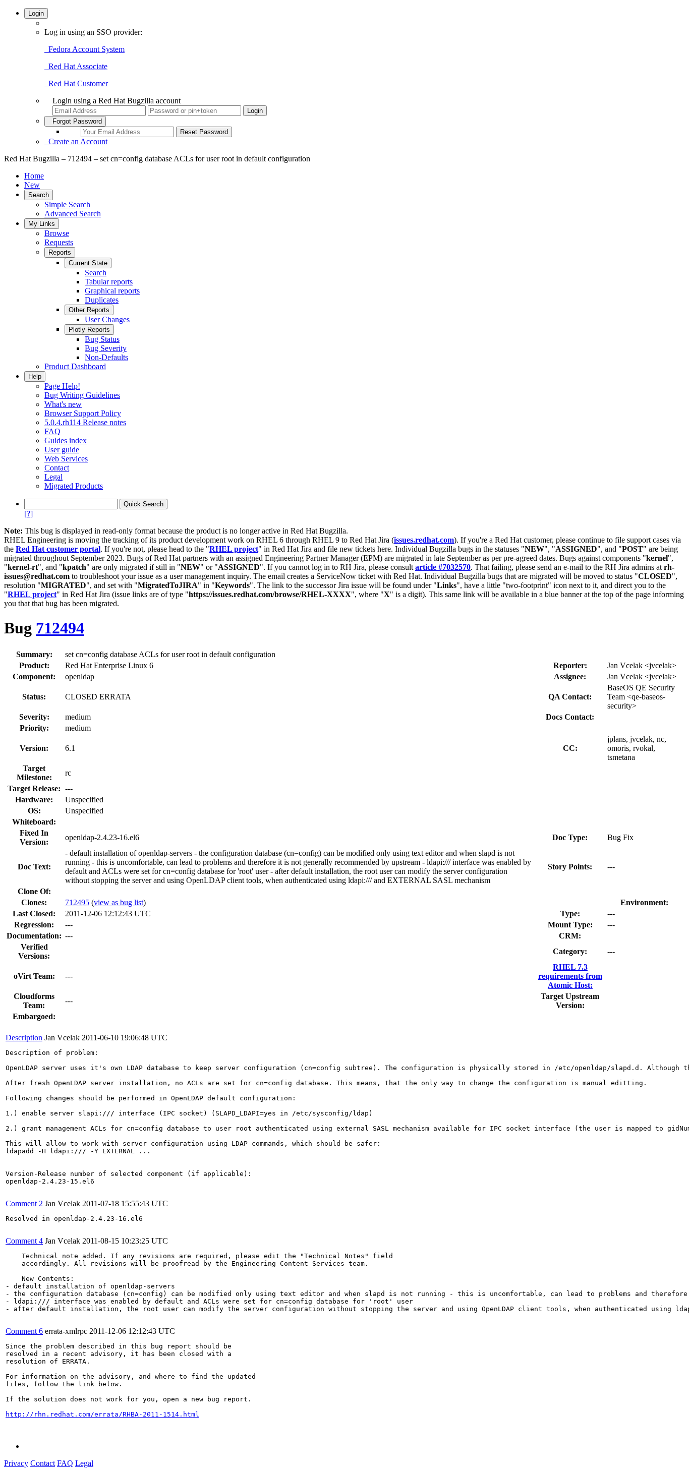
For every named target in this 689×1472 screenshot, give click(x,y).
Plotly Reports (89, 329)
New (32, 185)
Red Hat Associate (75, 66)
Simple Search (67, 204)
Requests (58, 242)
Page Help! (62, 386)
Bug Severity (106, 348)
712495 (77, 902)
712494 (60, 628)
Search (38, 195)
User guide (61, 449)
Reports (59, 252)
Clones (32, 902)
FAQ (52, 431)
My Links (41, 223)
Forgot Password (75, 121)
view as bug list (118, 902)
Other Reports (89, 310)
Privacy (16, 1463)
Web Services (66, 458)
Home (34, 175)
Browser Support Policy (82, 413)
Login (36, 13)
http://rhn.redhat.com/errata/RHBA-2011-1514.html (102, 1414)
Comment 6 (24, 1331)
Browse (56, 233)
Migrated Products (73, 486)
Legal (53, 477)
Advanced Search (72, 213)
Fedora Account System (84, 49)
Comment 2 (24, 1203)
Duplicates (102, 300)
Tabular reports (109, 281)
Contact (56, 467)
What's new (63, 404)
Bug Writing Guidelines (82, 395)
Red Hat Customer (76, 83)
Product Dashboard (75, 366)
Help (34, 376)
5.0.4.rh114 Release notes (85, 422)
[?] (28, 513)
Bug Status (102, 339)
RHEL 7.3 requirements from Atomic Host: (570, 976)
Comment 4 (24, 1241)
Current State (88, 263)
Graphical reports (112, 290)
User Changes (107, 319)
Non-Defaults (106, 357)
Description (24, 1037)
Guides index (65, 440)
